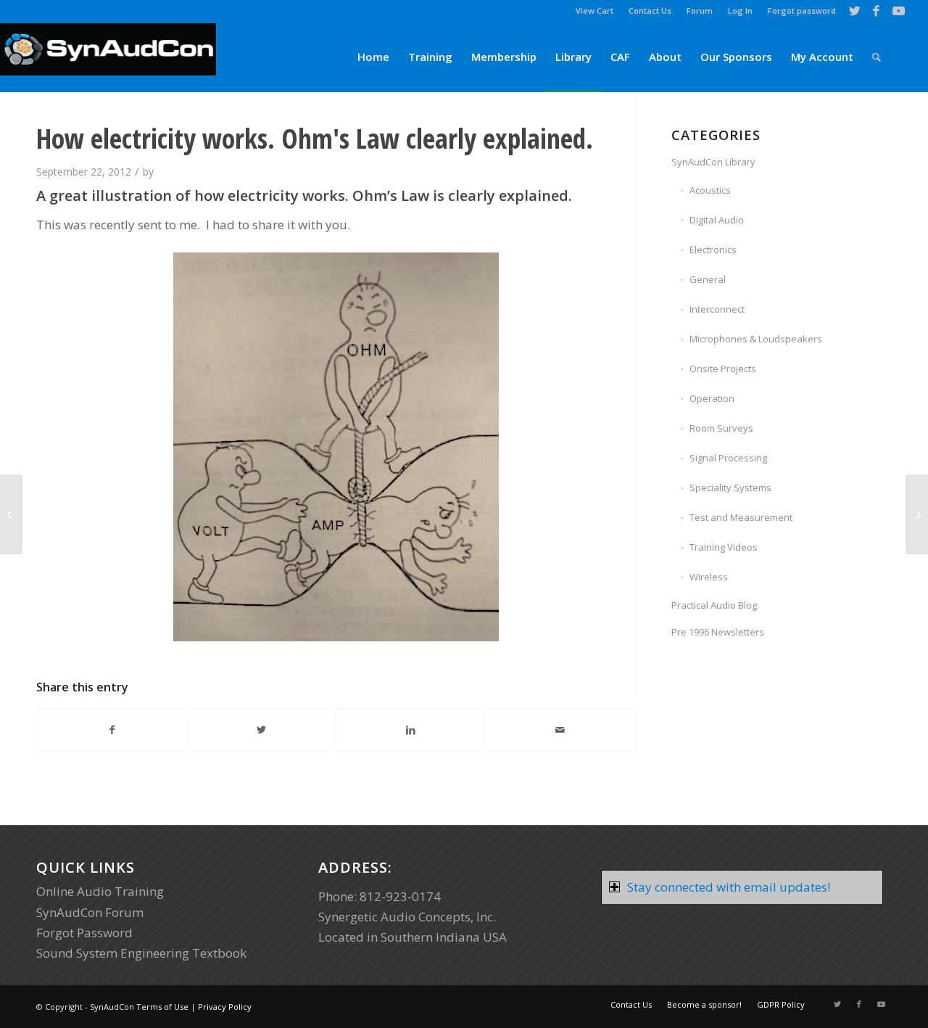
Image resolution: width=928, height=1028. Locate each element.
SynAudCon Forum (90, 912)
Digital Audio (716, 219)
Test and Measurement (740, 517)
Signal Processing (728, 457)
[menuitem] (594, 11)
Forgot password (802, 10)
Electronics (713, 249)
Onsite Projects (722, 368)
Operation (711, 398)
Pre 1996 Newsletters (717, 631)
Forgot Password (84, 932)
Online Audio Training (100, 891)
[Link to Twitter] (854, 11)
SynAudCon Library (713, 161)
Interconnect (717, 309)
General (707, 279)
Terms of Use (162, 1006)
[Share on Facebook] (111, 730)
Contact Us (650, 10)
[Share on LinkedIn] (410, 730)
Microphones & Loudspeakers (755, 338)
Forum (700, 10)
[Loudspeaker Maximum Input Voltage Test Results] (11, 514)
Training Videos (723, 547)
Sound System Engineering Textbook (141, 953)
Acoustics (710, 190)
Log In (740, 10)
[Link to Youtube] (898, 11)
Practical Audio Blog (714, 605)
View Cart (594, 10)
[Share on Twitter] (261, 730)
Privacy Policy (225, 1006)
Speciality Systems (730, 487)
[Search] (876, 56)
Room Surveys (721, 428)
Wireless (708, 576)
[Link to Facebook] (876, 11)
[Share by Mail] (560, 730)
